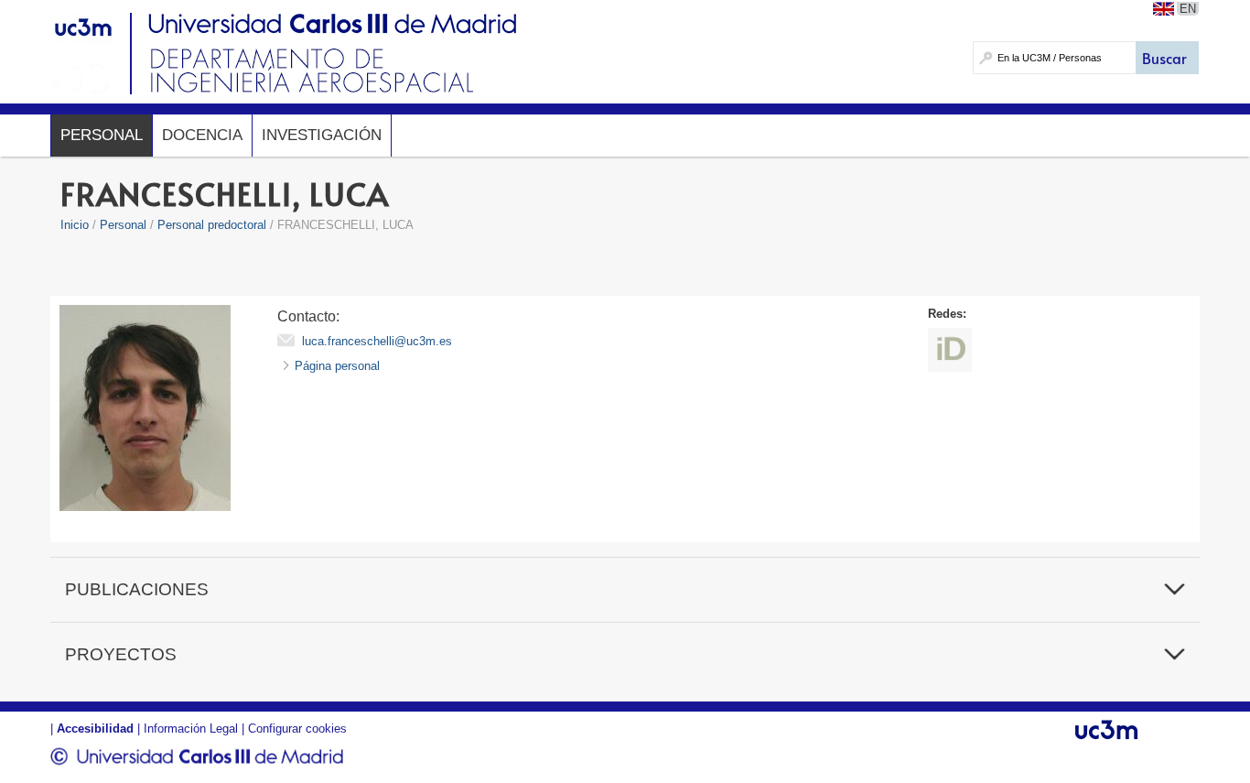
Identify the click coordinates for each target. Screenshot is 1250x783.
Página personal (337, 366)
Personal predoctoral (211, 225)
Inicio (74, 225)
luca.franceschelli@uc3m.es (377, 341)
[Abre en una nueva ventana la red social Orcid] (950, 350)
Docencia (202, 135)
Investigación (322, 135)
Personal (101, 135)
